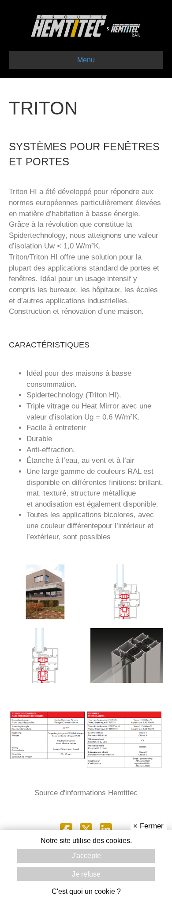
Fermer (148, 826)
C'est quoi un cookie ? (86, 891)
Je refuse (86, 874)
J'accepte (86, 855)
